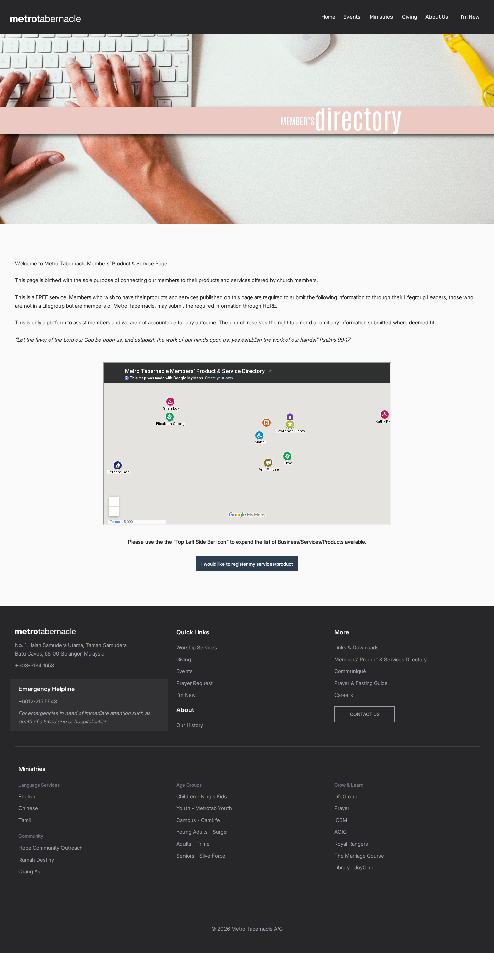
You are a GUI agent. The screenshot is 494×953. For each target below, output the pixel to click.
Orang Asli (30, 871)
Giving (409, 17)
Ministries (382, 17)
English (26, 796)
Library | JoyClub (353, 867)
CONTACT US (365, 714)
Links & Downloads (356, 647)
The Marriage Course (359, 855)
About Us (437, 17)
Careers (343, 695)
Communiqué (350, 671)
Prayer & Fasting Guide (361, 683)
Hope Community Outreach (50, 848)
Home (328, 17)
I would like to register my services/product (247, 564)
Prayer (341, 808)
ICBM (340, 820)
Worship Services (196, 647)
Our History (189, 725)
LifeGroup (345, 796)
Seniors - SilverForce (200, 855)
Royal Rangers (351, 844)
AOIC (340, 832)
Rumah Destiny (36, 860)
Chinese (28, 808)
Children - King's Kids (201, 796)
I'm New (470, 17)
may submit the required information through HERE (216, 306)
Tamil (24, 820)
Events (352, 17)
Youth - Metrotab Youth (204, 808)
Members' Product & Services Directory (380, 659)
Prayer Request (194, 683)
